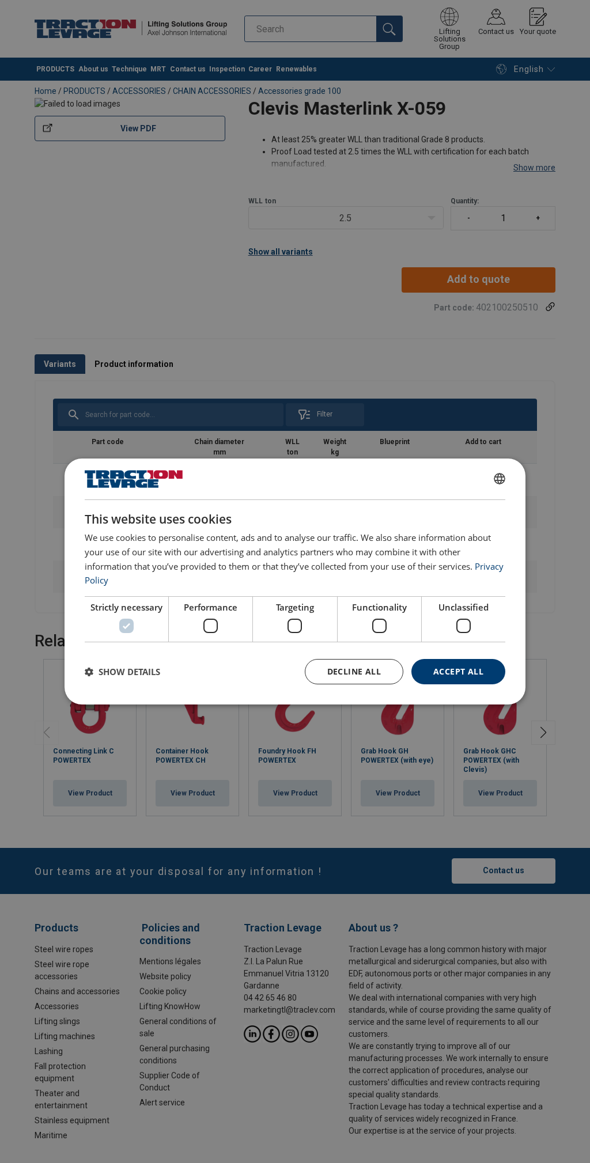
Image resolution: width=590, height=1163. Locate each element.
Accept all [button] (458, 671)
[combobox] (499, 478)
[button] (122, 671)
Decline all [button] (354, 671)
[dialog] (295, 582)
